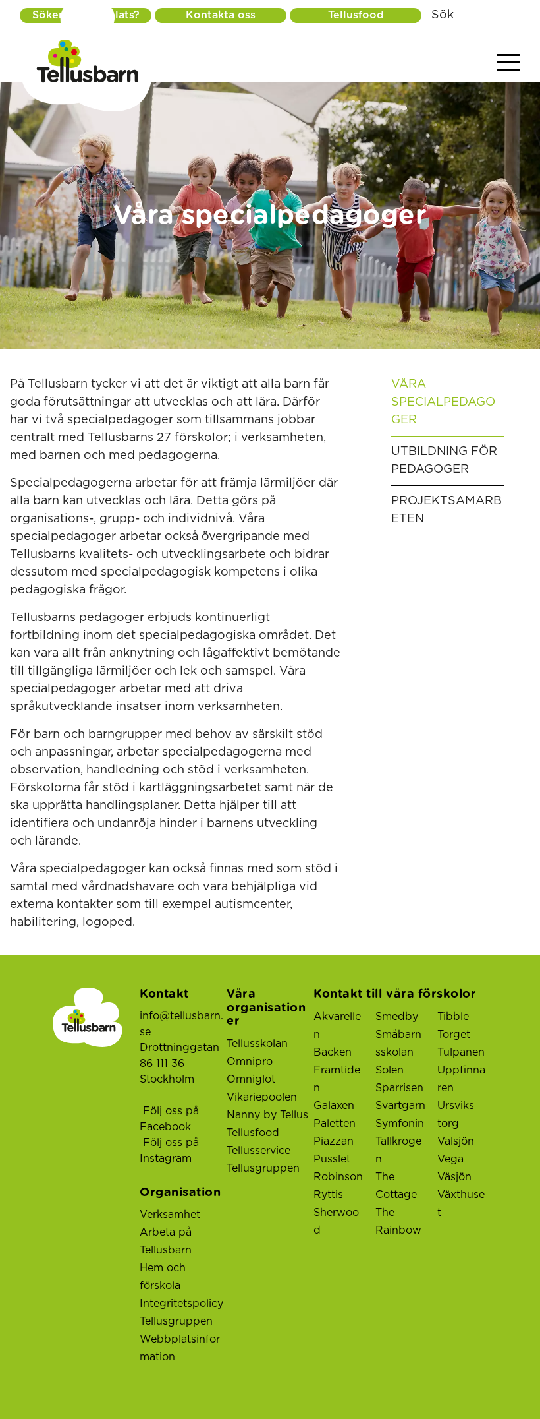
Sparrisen (399, 1088)
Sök (442, 15)
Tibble (453, 1016)
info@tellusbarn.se (181, 1024)
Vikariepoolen (262, 1097)
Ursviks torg (455, 1115)
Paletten (334, 1123)
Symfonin (399, 1123)
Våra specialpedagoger (443, 402)
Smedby (396, 1016)
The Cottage (396, 1186)
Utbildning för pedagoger (444, 460)
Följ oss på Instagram (169, 1150)
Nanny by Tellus (267, 1115)
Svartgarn (400, 1106)
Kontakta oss (221, 15)
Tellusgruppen (176, 1321)
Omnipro (250, 1061)
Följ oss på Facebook (169, 1119)
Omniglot (251, 1079)
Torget (453, 1034)
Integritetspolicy (181, 1303)
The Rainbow (398, 1221)
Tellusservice (258, 1150)
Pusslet (331, 1159)
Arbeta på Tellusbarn (166, 1241)
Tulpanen (461, 1052)
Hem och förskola (163, 1277)
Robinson (338, 1177)
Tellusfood (356, 15)
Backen (332, 1052)
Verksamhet (170, 1214)
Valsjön (455, 1141)
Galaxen (333, 1106)
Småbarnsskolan (398, 1043)
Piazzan (333, 1141)
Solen (389, 1070)
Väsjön (454, 1177)
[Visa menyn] (508, 63)
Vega (450, 1159)
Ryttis (328, 1195)
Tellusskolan (257, 1044)
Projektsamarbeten (446, 510)
